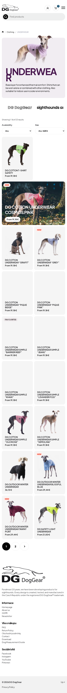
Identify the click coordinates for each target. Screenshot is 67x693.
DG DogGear (15, 682)
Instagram (6, 656)
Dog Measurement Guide (13, 642)
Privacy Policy (8, 687)
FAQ (4, 627)
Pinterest (6, 662)
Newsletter (7, 616)
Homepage (7, 607)
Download (6, 639)
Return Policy (8, 630)
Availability (7, 125)
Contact (5, 636)
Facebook (6, 653)
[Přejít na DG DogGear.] (3, 32)
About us (6, 610)
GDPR (4, 613)
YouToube (6, 659)
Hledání (5, 16)
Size (37, 125)
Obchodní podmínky (11, 633)
